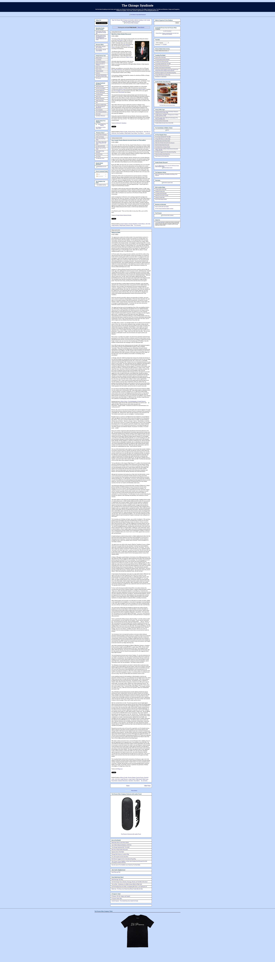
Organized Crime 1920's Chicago (161, 195)
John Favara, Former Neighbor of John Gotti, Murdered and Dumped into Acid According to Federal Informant (166, 70)
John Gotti (125, 44)
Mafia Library (98, 96)
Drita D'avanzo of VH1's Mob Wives (162, 156)
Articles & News (99, 57)
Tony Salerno (141, 133)
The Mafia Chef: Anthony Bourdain (162, 61)
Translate (165, 44)
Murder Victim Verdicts (100, 67)
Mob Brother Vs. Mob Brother (160, 76)
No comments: (137, 225)
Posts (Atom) (134, 790)
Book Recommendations (100, 88)
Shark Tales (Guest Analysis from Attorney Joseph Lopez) (101, 76)
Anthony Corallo (122, 89)
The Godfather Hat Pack (101, 185)
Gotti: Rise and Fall (116, 872)
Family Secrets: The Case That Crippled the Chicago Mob (101, 32)
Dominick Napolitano (133, 223)
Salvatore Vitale (129, 225)
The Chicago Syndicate (137, 6)
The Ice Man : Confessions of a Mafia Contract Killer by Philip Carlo (127, 884)
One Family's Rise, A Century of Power (162, 147)
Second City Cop (99, 154)
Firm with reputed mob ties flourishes (120, 856)
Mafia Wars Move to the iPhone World (120, 842)
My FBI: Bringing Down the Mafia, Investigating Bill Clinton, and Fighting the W (129, 886)
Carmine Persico (131, 131)
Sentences (98, 73)
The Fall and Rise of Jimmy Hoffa (161, 120)
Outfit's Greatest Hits (100, 100)
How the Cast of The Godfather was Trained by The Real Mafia (126, 864)
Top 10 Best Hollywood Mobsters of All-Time (121, 844)
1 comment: (147, 133)
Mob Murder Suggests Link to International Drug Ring (124, 858)
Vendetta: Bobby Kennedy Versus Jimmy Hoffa (164, 123)
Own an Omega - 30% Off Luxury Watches (101, 50)
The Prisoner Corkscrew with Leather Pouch (131, 834)
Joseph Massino (115, 225)
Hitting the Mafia (116, 232)
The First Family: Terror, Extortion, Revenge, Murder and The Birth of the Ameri (129, 881)
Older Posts (147, 785)
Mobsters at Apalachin (100, 98)
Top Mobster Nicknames (100, 115)
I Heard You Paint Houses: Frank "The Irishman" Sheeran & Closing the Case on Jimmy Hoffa (166, 112)
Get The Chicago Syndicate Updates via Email (164, 208)
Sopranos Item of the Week (118, 851)
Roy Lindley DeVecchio (117, 69)
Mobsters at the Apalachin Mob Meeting (163, 67)
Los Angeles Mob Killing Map (161, 193)
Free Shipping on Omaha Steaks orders (101, 128)
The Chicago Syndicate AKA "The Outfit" (121, 847)
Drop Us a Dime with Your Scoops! (162, 206)
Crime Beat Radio (99, 94)
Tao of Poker (98, 156)
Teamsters (130, 780)
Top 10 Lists (98, 113)
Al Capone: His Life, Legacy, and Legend (121, 896)
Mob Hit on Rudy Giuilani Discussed (121, 34)
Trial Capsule (98, 78)
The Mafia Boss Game (100, 158)
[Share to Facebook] (116, 36)
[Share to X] (115, 36)
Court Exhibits (98, 59)
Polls (97, 102)
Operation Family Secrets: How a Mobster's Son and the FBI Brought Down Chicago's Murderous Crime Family (101, 37)
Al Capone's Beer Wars (117, 898)
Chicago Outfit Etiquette (100, 92)
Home (127, 785)
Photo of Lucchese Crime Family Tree (162, 154)
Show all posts (141, 27)
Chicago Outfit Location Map (160, 189)
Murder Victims (99, 69)
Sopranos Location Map (159, 197)
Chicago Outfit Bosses (100, 90)
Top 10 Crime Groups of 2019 (161, 199)
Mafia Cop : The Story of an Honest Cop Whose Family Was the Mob (127, 888)
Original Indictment (99, 71)
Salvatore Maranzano (123, 780)
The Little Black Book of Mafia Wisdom (100, 107)
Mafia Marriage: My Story (117, 879)
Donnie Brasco (141, 223)
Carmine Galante (124, 223)
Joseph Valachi (131, 779)
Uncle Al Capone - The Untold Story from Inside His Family (125, 900)
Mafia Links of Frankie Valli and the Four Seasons (164, 142)
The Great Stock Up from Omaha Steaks (167, 105)
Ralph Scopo (145, 779)
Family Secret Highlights (100, 61)
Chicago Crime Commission (101, 134)
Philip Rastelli (121, 92)
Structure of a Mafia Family (101, 104)
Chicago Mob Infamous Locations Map (120, 854)
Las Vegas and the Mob (100, 146)
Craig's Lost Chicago (100, 136)
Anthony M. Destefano (121, 123)
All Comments (100, 176)
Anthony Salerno (142, 89)
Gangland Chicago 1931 (160, 191)
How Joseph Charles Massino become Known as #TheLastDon (129, 140)
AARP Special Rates (100, 86)
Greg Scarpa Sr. (139, 131)
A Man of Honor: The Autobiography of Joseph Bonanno (133, 401)
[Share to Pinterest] (117, 36)
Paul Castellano (117, 90)
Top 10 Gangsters (99, 109)
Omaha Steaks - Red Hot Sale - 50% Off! (100, 47)
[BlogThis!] (113, 36)
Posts (98, 174)
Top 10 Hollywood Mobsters (101, 111)
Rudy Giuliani (120, 40)
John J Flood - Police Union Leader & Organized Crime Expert (101, 143)
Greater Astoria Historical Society (123, 215)
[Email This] (112, 36)
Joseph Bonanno (124, 779)
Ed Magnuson (119, 768)
